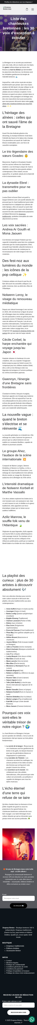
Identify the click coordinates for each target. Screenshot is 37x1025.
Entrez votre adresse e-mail (12, 1001)
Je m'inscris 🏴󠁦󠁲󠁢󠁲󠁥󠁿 (18, 905)
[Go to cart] (27, 9)
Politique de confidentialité (15, 965)
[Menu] (32, 9)
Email (4, 894)
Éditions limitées (12, 948)
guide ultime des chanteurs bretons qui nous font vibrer (18, 104)
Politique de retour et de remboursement (20, 973)
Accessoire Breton (13, 951)
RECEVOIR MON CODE (18, 1012)
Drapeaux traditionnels (15, 946)
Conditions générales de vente (17, 967)
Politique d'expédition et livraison (17, 971)
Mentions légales (12, 963)
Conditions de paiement (14, 969)
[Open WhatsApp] (32, 1019)
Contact (9, 960)
